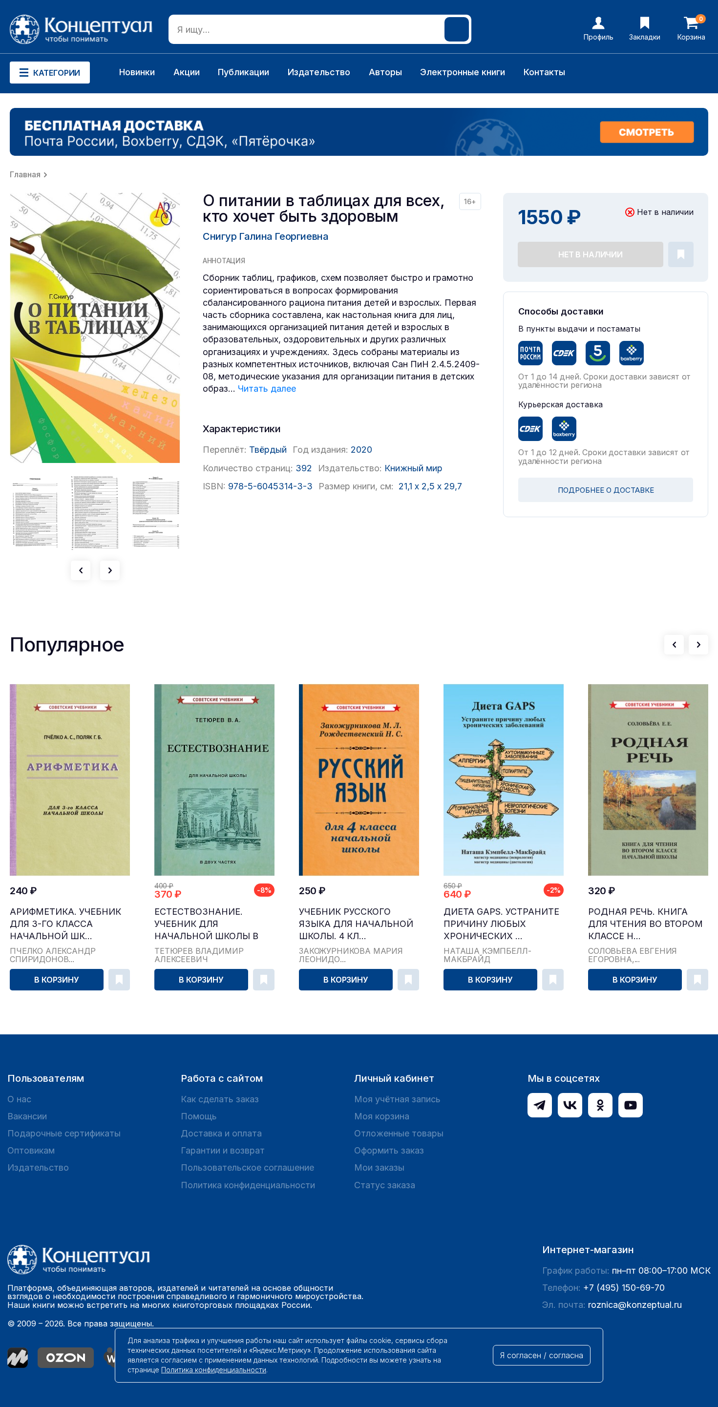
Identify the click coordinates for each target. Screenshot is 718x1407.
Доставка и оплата (221, 1133)
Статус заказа (384, 1185)
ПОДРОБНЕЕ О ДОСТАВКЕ (606, 490)
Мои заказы (379, 1167)
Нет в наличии (590, 254)
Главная (25, 174)
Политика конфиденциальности (248, 1185)
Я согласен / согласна (541, 1355)
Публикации (243, 72)
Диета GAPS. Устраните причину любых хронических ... (501, 923)
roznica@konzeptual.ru (635, 1305)
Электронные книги (462, 72)
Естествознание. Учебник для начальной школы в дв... (206, 924)
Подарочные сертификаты (64, 1133)
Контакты (544, 72)
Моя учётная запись (397, 1099)
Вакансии (27, 1116)
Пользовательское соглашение (247, 1167)
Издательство (319, 72)
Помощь (199, 1116)
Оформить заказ (389, 1150)
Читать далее (267, 388)
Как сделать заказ (220, 1099)
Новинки (137, 72)
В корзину (56, 980)
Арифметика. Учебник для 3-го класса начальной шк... (65, 923)
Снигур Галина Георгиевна (265, 236)
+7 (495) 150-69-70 (624, 1287)
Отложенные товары (398, 1133)
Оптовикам (31, 1150)
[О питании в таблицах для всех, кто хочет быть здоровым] (95, 328)
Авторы (385, 72)
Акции (186, 72)
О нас (19, 1099)
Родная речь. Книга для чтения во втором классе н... (645, 923)
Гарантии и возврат (223, 1150)
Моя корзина (381, 1116)
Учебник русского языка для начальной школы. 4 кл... (356, 923)
